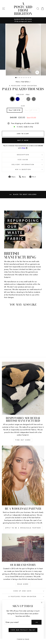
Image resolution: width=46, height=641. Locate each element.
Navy (17, 99)
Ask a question (23, 169)
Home (18, 82)
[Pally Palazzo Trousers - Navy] (7, 349)
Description (23, 155)
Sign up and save (22, 591)
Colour (23, 94)
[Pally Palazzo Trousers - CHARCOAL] (15, 349)
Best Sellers (25, 82)
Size (23, 106)
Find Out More (23, 440)
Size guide (23, 160)
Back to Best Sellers (25, 194)
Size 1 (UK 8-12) (14, 110)
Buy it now (23, 140)
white (23, 99)
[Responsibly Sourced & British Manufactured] (23, 388)
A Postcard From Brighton (23, 86)
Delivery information (23, 164)
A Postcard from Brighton (23, 8)
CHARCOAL (33, 99)
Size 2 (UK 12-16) (31, 110)
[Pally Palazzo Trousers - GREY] (12, 349)
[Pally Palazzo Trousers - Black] (5, 349)
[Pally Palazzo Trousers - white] (10, 349)
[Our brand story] (23, 547)
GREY (28, 99)
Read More (22, 584)
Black (12, 99)
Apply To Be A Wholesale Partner (23, 528)
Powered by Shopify (23, 639)
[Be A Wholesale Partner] (23, 475)
